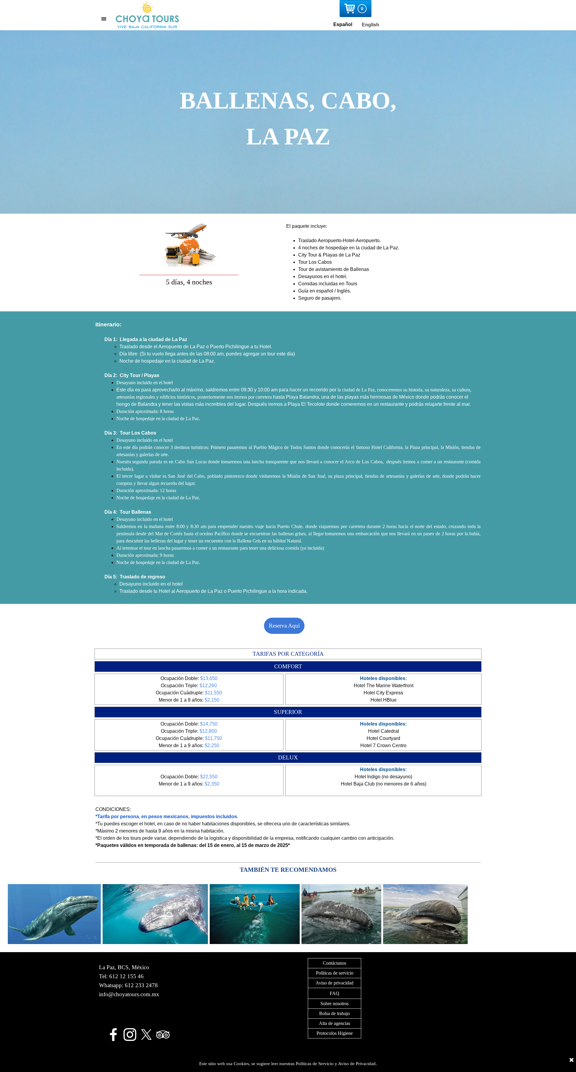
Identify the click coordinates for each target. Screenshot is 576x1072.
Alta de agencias (334, 1023)
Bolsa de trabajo (334, 1013)
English (370, 24)
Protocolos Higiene (334, 1033)
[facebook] (113, 1034)
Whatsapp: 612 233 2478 (128, 985)
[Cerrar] (571, 1060)
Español (342, 24)
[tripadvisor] (162, 1034)
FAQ (334, 993)
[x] (146, 1034)
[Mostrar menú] (104, 18)
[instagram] (129, 1034)
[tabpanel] (288, 122)
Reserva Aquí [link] (284, 625)
